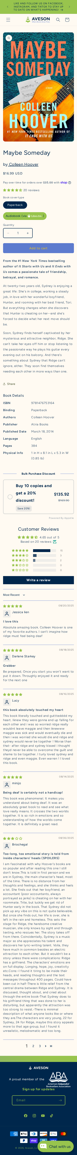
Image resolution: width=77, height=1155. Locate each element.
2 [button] (33, 1046)
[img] (12, 606)
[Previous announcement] (7, 6)
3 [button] (40, 1046)
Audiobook (25, 216)
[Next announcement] (69, 6)
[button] (8, 19)
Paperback (15, 205)
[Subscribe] (60, 1100)
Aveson (29, 1148)
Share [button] (11, 384)
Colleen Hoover (23, 164)
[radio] (38, 497)
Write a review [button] (38, 580)
